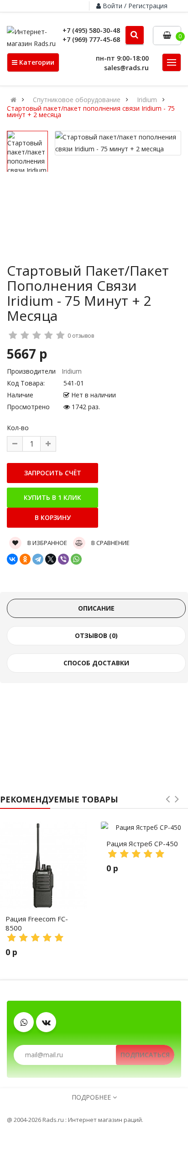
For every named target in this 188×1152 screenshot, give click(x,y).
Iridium (147, 100)
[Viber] (63, 559)
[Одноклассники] (25, 559)
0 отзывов (81, 335)
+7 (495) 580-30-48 (91, 30)
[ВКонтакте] (12, 559)
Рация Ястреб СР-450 (142, 843)
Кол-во (18, 427)
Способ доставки (96, 662)
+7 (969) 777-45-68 (91, 39)
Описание (96, 608)
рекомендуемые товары (59, 799)
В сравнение (110, 543)
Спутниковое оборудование (76, 100)
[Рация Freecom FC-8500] (43, 865)
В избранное (46, 543)
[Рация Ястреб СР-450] (144, 827)
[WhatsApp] (76, 559)
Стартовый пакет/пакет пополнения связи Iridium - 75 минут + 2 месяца (91, 111)
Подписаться (145, 1054)
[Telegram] (37, 559)
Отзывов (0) (96, 635)
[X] (50, 559)
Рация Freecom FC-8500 (36, 923)
